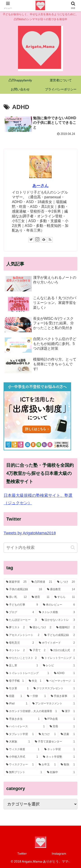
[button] (73, 547)
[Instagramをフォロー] (37, 239)
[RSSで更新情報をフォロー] (50, 239)
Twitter (22, 853)
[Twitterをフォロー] (31, 239)
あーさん (40, 185)
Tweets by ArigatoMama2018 (30, 533)
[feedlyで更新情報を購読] (43, 239)
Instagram (59, 853)
